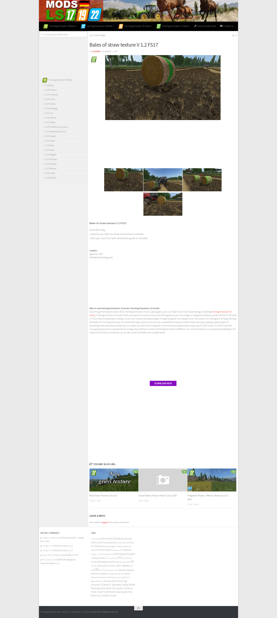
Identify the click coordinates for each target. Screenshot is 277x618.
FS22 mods (96, 542)
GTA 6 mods (106, 538)
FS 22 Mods (96, 546)
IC (96, 565)
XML (117, 581)
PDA (109, 577)
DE (110, 554)
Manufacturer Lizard (111, 570)
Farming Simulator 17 (99, 558)
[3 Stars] (94, 257)
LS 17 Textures (97, 35)
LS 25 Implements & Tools (55, 131)
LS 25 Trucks (49, 99)
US (102, 581)
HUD (92, 566)
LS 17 (101, 570)
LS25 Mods (127, 588)
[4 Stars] (95, 257)
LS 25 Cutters (50, 122)
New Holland (100, 577)
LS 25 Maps (49, 85)
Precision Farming (117, 577)
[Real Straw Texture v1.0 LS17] (113, 480)
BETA (122, 550)
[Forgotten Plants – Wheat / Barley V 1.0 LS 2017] (211, 480)
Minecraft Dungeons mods (112, 546)
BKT (130, 550)
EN (113, 554)
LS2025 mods (108, 595)
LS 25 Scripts (49, 173)
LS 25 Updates (50, 163)
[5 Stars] (97, 257)
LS (96, 569)
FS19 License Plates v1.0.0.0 (66, 555)
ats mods (128, 538)
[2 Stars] (92, 257)
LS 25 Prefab (49, 140)
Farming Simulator (124, 554)
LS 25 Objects (50, 136)
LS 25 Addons (50, 177)
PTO (128, 577)
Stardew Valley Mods (123, 584)
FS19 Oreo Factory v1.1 (63, 545)
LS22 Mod (96, 51)
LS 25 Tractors (50, 90)
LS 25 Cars (48, 113)
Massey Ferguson (126, 570)
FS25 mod (96, 591)
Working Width (110, 581)
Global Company (120, 562)
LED (130, 566)
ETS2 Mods (118, 538)
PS (125, 577)
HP (132, 561)
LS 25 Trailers (50, 103)
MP (119, 574)
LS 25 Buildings (50, 108)
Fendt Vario (112, 558)
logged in (105, 522)
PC (106, 577)
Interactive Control (106, 565)
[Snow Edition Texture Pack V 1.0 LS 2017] (162, 480)
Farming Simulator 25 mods (106, 588)
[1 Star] (90, 257)
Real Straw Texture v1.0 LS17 (103, 495)
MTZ (122, 574)
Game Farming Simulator (103, 561)
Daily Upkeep (104, 554)
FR (117, 558)
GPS (128, 562)
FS (120, 558)
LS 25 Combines (51, 94)
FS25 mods (104, 549)
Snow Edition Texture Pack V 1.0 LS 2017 (157, 495)
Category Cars (95, 554)
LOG (92, 570)
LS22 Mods (130, 542)
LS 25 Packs (49, 150)
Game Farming (126, 558)
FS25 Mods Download (115, 591)
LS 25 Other (49, 145)
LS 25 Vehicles (50, 117)
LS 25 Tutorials (50, 159)
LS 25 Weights (50, 154)
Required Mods (96, 581)
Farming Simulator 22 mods (113, 542)
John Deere (122, 565)
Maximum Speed (98, 573)
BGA (126, 549)
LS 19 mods (95, 539)
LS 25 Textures (50, 168)
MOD (116, 574)
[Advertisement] (163, 144)
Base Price (116, 550)
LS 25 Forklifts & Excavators (56, 127)
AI (112, 550)
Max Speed (110, 574)
